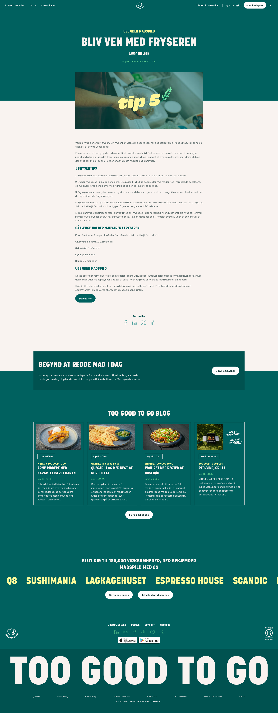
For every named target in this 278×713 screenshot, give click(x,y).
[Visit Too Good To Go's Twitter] (143, 322)
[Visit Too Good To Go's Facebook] (125, 322)
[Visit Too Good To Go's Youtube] (152, 631)
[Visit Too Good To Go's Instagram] (125, 631)
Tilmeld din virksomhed (207, 5)
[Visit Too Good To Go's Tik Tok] (143, 631)
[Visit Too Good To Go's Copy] (152, 322)
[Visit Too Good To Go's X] (161, 631)
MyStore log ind (233, 5)
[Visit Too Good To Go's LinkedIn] (116, 631)
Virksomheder (48, 5)
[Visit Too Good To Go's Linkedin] (134, 322)
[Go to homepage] (140, 5)
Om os (33, 5)
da (270, 5)
